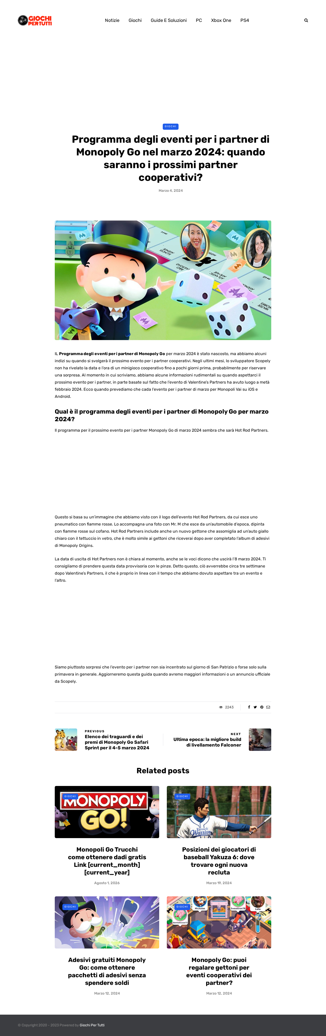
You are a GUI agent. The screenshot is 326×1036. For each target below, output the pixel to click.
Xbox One (221, 20)
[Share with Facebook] (249, 707)
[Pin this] (262, 707)
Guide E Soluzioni (169, 20)
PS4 (244, 20)
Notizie (112, 20)
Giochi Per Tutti (92, 1025)
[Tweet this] (255, 707)
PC (199, 20)
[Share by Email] (268, 707)
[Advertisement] (163, 78)
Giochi (135, 20)
